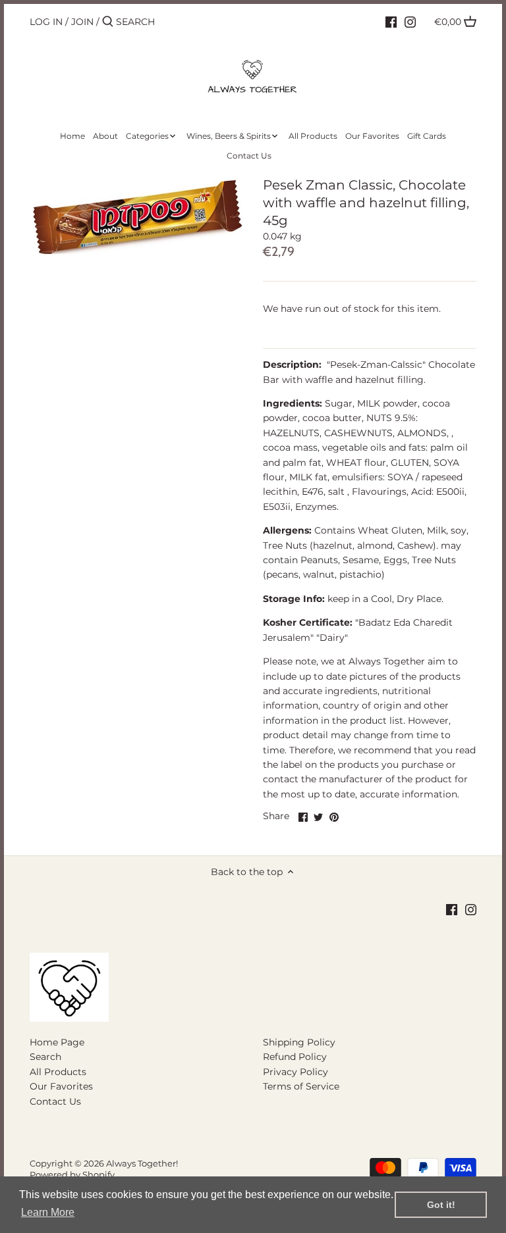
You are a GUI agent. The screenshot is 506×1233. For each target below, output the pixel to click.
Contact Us (55, 1101)
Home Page (57, 1042)
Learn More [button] (47, 1212)
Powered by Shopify (72, 1175)
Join (82, 22)
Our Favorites (61, 1086)
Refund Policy (295, 1057)
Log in (46, 22)
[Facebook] (391, 21)
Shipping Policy (299, 1042)
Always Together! (142, 1164)
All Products (58, 1072)
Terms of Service (301, 1086)
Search (45, 1057)
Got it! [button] (441, 1204)
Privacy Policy (295, 1072)
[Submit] (107, 22)
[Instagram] (410, 21)
